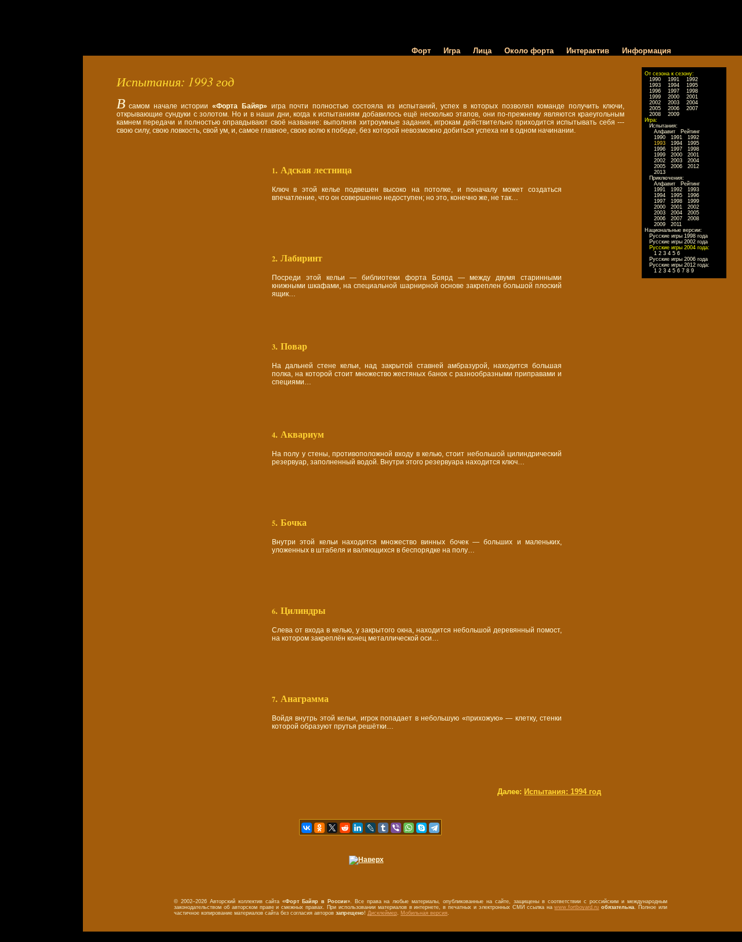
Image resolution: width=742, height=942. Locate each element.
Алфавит (664, 131)
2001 (692, 97)
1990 (655, 79)
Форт (421, 50)
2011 (676, 224)
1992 (692, 79)
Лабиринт (301, 258)
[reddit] (345, 828)
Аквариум (302, 434)
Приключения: (666, 178)
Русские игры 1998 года (678, 236)
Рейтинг (690, 131)
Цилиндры (303, 610)
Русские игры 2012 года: (679, 265)
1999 (655, 97)
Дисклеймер (382, 913)
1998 (692, 91)
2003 (673, 103)
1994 (673, 85)
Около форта (529, 50)
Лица (482, 50)
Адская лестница (316, 169)
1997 (673, 91)
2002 (655, 103)
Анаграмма (305, 698)
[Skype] (421, 828)
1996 (655, 91)
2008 (655, 114)
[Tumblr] (383, 828)
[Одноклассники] (319, 828)
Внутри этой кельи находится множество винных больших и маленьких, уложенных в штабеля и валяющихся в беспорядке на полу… (417, 546)
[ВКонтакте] (306, 828)
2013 (659, 172)
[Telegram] (434, 828)
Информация (646, 50)
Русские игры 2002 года (678, 242)
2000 (673, 97)
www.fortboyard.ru (576, 907)
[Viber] (396, 828)
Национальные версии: (673, 230)
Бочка (294, 522)
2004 (692, 103)
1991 (673, 79)
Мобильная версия (424, 913)
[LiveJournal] (370, 828)
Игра (451, 50)
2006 (673, 108)
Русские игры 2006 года (678, 259)
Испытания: (663, 126)
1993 (655, 85)
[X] (332, 828)
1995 (692, 85)
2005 (655, 108)
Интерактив (587, 50)
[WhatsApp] (408, 828)
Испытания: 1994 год (562, 791)
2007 (692, 108)
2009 (673, 114)
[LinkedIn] (357, 828)
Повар (294, 346)
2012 (693, 166)
